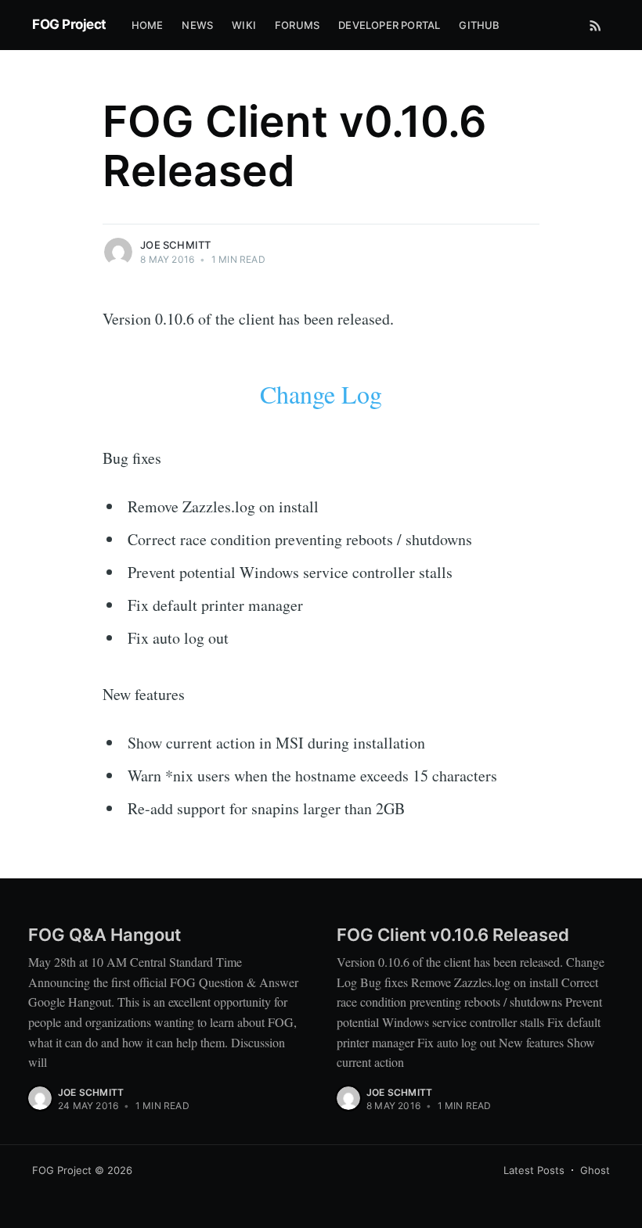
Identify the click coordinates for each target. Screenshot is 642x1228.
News (197, 25)
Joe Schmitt (175, 245)
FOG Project (69, 24)
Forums (297, 25)
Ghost (595, 1170)
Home (148, 25)
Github (479, 25)
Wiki (244, 25)
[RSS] (595, 25)
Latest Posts (533, 1170)
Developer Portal (389, 25)
